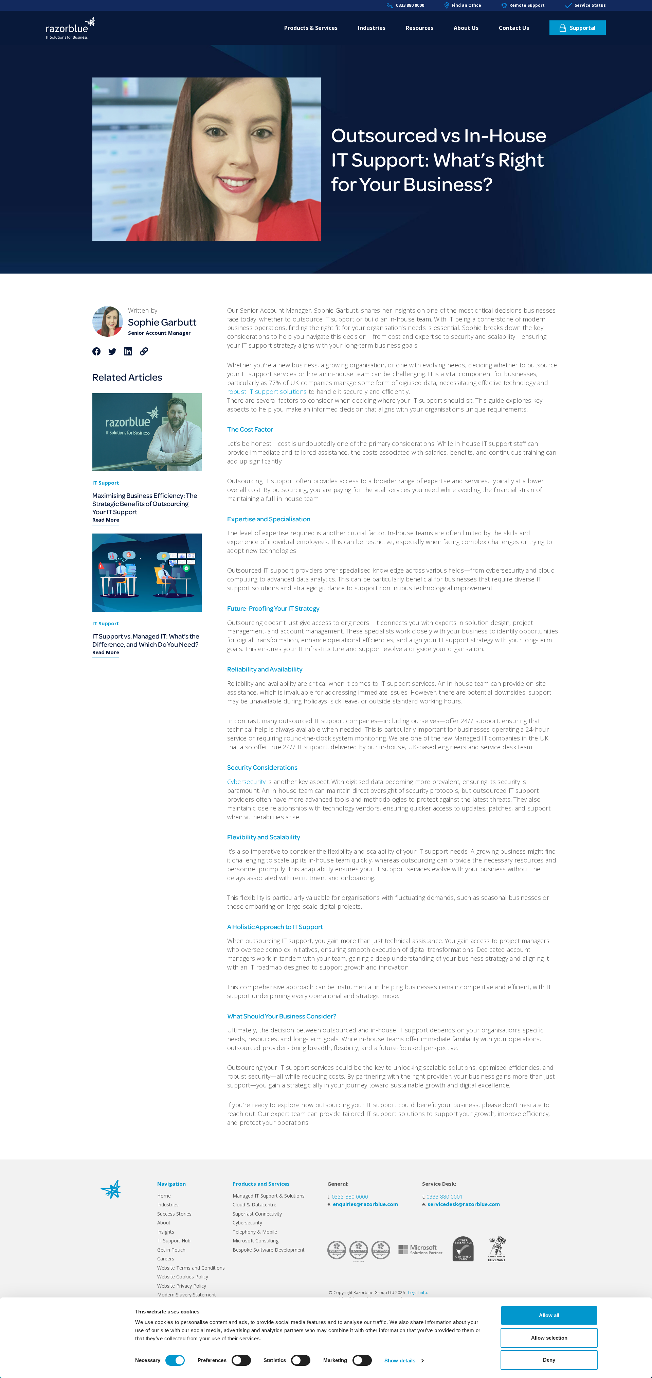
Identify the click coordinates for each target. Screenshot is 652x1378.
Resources (419, 28)
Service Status (590, 5)
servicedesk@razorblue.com (464, 1204)
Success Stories (174, 1213)
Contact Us (514, 28)
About (163, 1222)
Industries (371, 28)
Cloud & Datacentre (254, 1204)
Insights (165, 1231)
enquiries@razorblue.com (365, 1204)
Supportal (583, 28)
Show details (399, 1360)
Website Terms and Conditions (191, 1267)
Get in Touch (171, 1249)
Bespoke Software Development (269, 1249)
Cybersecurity (246, 782)
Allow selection (549, 1338)
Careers (165, 1258)
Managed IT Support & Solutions (269, 1195)
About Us (466, 28)
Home (164, 1195)
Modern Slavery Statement (186, 1294)
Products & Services (311, 28)
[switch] (241, 1360)
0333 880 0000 (410, 5)
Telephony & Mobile (255, 1231)
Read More (105, 519)
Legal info (417, 1292)
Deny (549, 1360)
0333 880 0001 (445, 1196)
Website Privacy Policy (181, 1286)
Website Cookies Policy (182, 1276)
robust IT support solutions (267, 391)
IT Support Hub (174, 1240)
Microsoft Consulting (255, 1240)
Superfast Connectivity (257, 1213)
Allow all (549, 1315)
